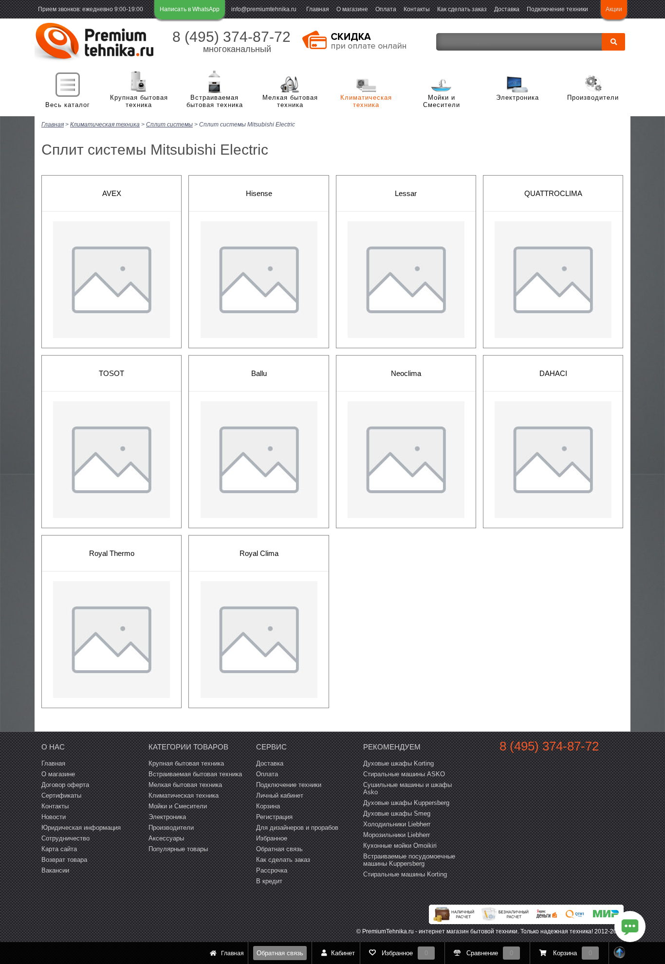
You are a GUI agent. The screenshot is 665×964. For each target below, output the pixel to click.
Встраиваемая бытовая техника (214, 101)
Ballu (259, 373)
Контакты (417, 9)
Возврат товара (64, 859)
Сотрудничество (65, 838)
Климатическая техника (366, 101)
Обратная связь (280, 953)
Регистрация (274, 817)
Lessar (406, 193)
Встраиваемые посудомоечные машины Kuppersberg (409, 860)
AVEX (111, 193)
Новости (53, 817)
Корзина (268, 806)
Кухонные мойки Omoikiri (400, 845)
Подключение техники (557, 9)
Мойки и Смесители (441, 101)
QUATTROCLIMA (553, 193)
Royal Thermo (111, 553)
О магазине (352, 9)
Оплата (385, 9)
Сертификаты (61, 795)
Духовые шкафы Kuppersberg (406, 802)
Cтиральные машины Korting (405, 874)
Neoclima (406, 373)
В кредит (269, 881)
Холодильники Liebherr (396, 824)
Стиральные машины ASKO (404, 774)
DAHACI (553, 373)
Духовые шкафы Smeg (396, 813)
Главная (317, 9)
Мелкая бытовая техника (290, 101)
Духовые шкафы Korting (398, 763)
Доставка (506, 9)
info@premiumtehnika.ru (263, 9)
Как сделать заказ (462, 9)
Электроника (517, 97)
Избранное (271, 838)
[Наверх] (620, 953)
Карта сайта (59, 849)
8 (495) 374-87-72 (231, 37)
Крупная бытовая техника (139, 101)
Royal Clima (259, 553)
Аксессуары (166, 838)
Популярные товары (178, 849)
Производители (593, 97)
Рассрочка (271, 870)
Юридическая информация (81, 827)
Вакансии (55, 870)
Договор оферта (65, 784)
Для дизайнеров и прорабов (297, 827)
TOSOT (111, 373)
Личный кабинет (279, 795)
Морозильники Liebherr (396, 835)
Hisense (259, 193)
